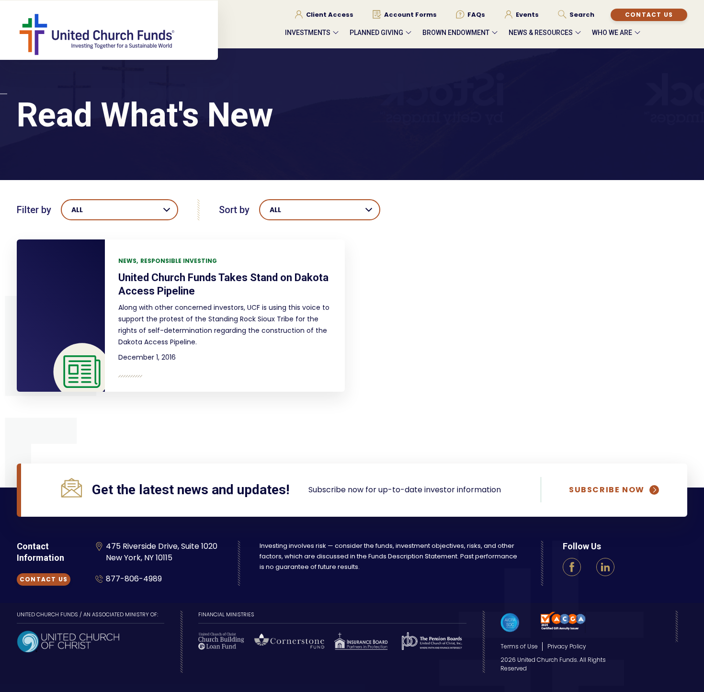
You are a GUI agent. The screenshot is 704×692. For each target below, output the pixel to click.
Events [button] (527, 15)
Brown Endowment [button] (455, 32)
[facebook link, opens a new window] (572, 567)
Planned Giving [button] (376, 32)
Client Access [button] (329, 15)
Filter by (34, 210)
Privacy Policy (566, 646)
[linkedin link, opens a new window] (605, 567)
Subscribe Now (607, 490)
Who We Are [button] (612, 32)
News (127, 261)
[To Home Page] (117, 34)
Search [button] (581, 15)
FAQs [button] (476, 15)
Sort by (234, 210)
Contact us (649, 15)
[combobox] (119, 209)
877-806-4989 (134, 578)
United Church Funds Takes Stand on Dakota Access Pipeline (223, 284)
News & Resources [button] (541, 32)
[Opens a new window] (68, 641)
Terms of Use (519, 646)
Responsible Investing (178, 261)
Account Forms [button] (410, 15)
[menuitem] (324, 14)
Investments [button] (307, 32)
